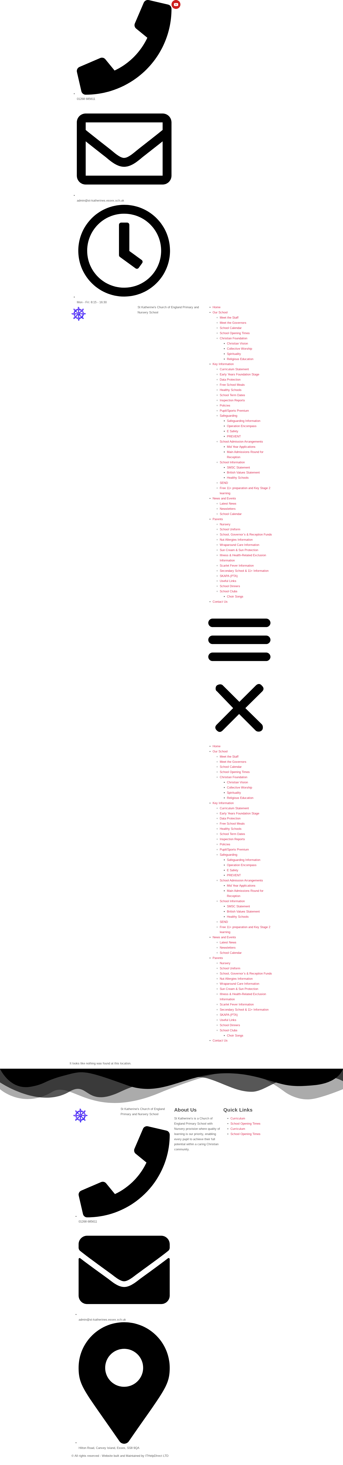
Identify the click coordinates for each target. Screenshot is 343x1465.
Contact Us (220, 601)
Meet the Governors (233, 322)
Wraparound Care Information (239, 545)
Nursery (225, 524)
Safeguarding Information (243, 421)
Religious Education (240, 359)
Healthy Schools (231, 390)
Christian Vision (237, 343)
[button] (239, 674)
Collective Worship (239, 348)
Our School (220, 312)
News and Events (224, 498)
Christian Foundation (233, 338)
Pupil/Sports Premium (234, 410)
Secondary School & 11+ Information (244, 570)
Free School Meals (232, 384)
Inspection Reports (232, 400)
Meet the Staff (229, 317)
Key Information (223, 364)
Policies (225, 405)
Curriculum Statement (234, 369)
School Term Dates (232, 395)
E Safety (232, 431)
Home (216, 307)
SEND (224, 483)
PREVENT (234, 436)
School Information (232, 462)
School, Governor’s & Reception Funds (246, 534)
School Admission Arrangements (241, 441)
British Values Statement (243, 472)
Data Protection (230, 379)
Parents (218, 519)
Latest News (228, 503)
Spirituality (234, 354)
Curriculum (237, 1118)
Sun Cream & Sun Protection (239, 550)
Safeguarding (228, 415)
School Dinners (230, 586)
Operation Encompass (242, 426)
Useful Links (228, 581)
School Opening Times (235, 333)
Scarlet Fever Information (237, 565)
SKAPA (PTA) (229, 576)
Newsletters (228, 508)
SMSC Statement (238, 467)
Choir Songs (235, 596)
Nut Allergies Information (236, 539)
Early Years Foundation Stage (239, 374)
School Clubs (228, 591)
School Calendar (231, 328)
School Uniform (230, 529)
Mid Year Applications (241, 446)
